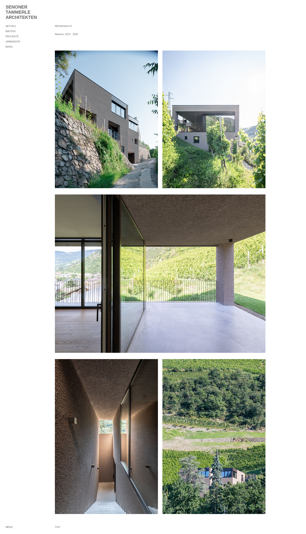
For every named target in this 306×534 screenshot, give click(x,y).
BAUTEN (10, 31)
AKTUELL (11, 26)
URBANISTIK (13, 41)
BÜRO (9, 46)
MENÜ (9, 527)
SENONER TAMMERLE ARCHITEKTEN (21, 12)
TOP (57, 527)
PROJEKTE (12, 36)
